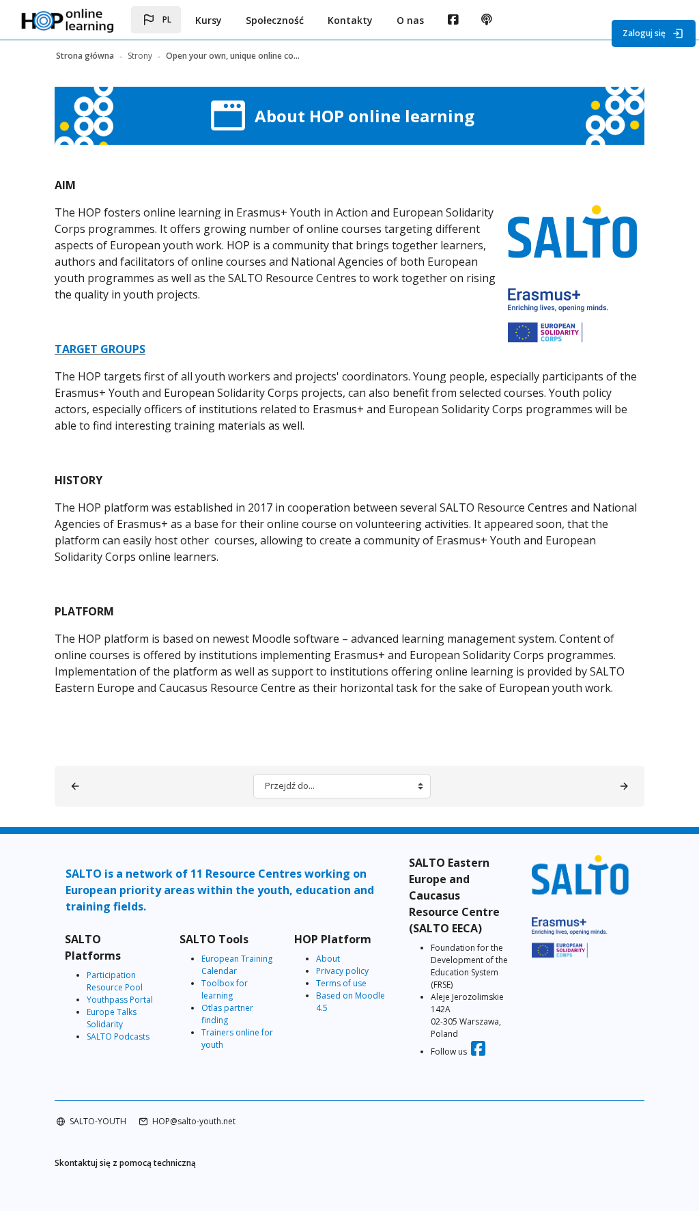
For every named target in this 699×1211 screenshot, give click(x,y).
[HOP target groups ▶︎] (624, 786)
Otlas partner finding (227, 1014)
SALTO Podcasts (118, 1036)
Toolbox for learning (224, 989)
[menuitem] (453, 19)
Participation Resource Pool (115, 981)
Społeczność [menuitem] (275, 20)
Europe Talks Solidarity (112, 1018)
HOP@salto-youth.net (194, 1121)
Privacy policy (342, 971)
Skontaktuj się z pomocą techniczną (125, 1163)
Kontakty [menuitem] (350, 20)
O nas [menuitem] (410, 20)
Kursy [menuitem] (208, 20)
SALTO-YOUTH (98, 1121)
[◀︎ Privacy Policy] (75, 786)
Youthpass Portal (120, 999)
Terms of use (341, 983)
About (328, 958)
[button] (156, 19)
